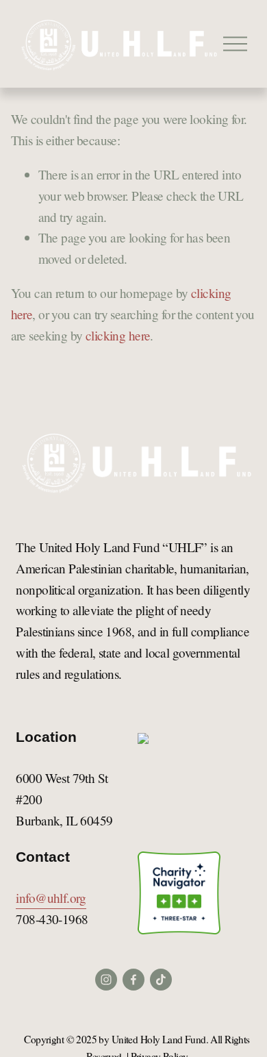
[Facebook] (133, 980)
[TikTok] (161, 980)
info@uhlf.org (51, 897)
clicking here (118, 335)
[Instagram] (106, 980)
